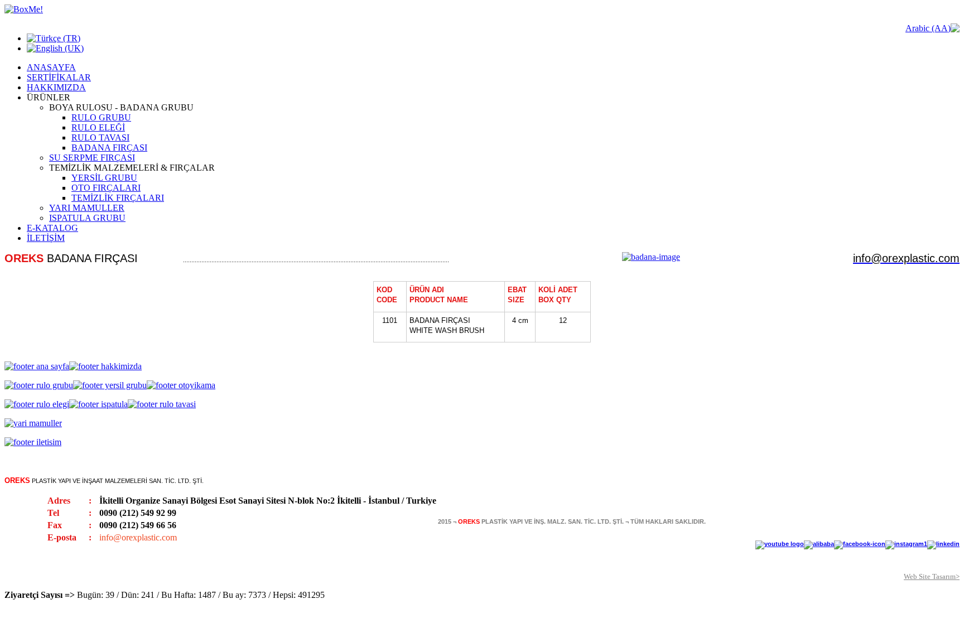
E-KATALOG (52, 228)
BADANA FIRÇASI (109, 147)
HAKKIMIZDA (56, 87)
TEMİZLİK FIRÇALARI (117, 197)
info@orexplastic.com (138, 537)
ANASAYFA (51, 67)
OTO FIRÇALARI (106, 187)
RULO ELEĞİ (98, 127)
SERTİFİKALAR (59, 77)
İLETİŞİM (46, 238)
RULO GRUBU (101, 117)
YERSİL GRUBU (104, 177)
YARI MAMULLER (86, 208)
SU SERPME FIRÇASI (92, 157)
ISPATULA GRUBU (87, 218)
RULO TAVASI (100, 137)
